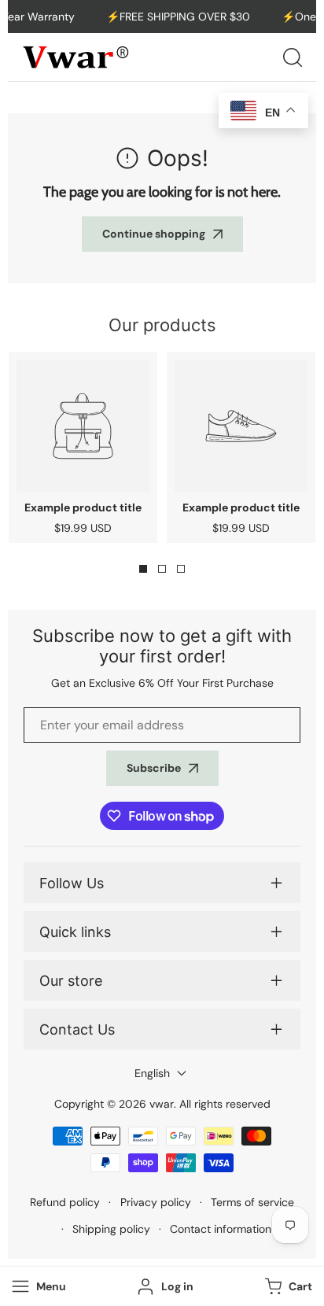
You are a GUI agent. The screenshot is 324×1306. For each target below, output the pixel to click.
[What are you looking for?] (292, 57)
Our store (70, 980)
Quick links (75, 932)
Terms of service (252, 1202)
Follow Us (71, 883)
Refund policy (65, 1202)
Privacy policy (155, 1202)
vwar (161, 1104)
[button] (286, 1287)
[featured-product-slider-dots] (143, 568)
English (152, 1073)
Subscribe (154, 768)
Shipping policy (111, 1229)
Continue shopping (153, 234)
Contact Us (77, 1029)
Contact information (220, 1229)
